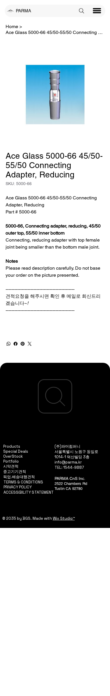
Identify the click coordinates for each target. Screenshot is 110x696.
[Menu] (97, 11)
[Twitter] (30, 344)
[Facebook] (15, 344)
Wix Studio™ (64, 518)
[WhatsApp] (8, 344)
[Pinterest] (23, 344)
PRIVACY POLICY (18, 487)
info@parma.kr (68, 462)
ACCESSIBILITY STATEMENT (29, 492)
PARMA (23, 10)
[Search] (81, 11)
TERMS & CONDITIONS (23, 482)
